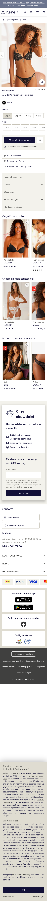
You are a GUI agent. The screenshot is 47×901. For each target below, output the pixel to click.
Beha (10, 20)
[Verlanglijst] (37, 12)
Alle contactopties (15, 525)
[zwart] (4, 103)
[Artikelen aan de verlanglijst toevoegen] (40, 140)
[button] (3, 12)
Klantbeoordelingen (13, 207)
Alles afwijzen (8, 896)
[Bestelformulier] (31, 12)
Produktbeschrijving (13, 177)
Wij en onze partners (11, 773)
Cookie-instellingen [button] (23, 672)
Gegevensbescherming (35, 661)
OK (23, 890)
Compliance (40, 667)
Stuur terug (9, 192)
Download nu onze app (23, 593)
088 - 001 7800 (12, 546)
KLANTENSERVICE (12, 555)
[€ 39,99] (16, 238)
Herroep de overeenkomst (23, 654)
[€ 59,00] (16, 361)
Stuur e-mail (12, 518)
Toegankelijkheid (8, 667)
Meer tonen (28, 487)
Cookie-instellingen (36, 896)
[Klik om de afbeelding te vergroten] (42, 82)
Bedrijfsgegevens (25, 667)
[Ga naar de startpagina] (10, 12)
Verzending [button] (28, 95)
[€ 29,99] (16, 301)
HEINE (5, 563)
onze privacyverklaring (21, 874)
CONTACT (7, 509)
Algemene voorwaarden (13, 661)
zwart (9, 102)
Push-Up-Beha (20, 20)
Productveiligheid (12, 199)
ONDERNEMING (10, 571)
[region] (23, 831)
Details (7, 184)
